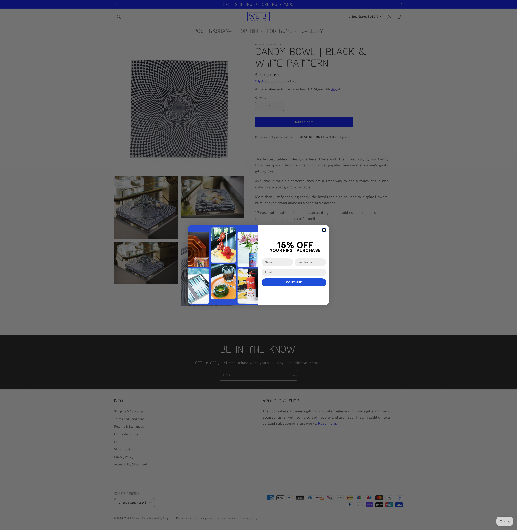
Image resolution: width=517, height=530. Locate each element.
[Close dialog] (324, 230)
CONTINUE (294, 282)
